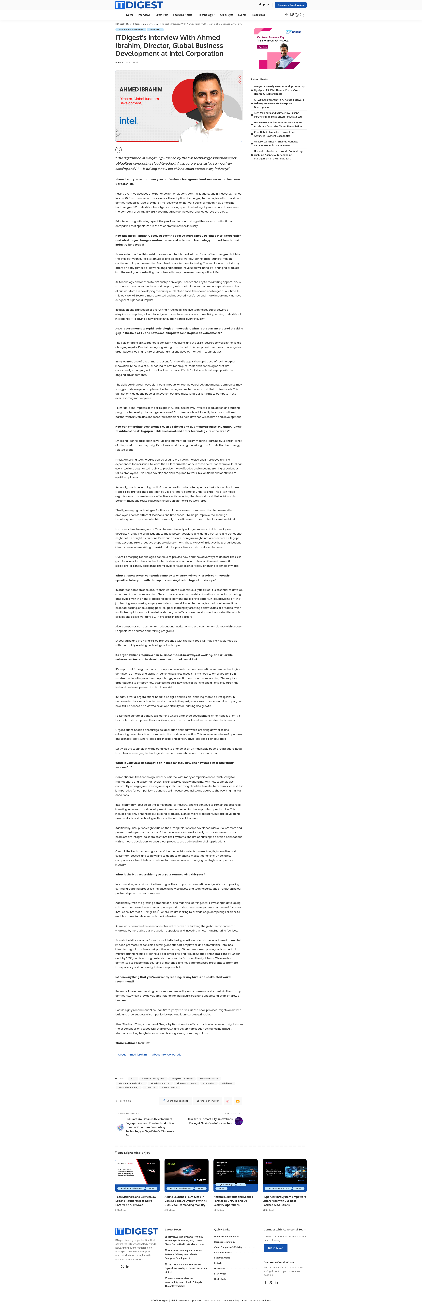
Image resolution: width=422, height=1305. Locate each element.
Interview (209, 1083)
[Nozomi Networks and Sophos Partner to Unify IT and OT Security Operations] (235, 1175)
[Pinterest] (228, 1101)
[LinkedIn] (268, 5)
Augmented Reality (183, 1079)
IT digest (227, 1083)
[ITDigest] (139, 5)
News (151, 1188)
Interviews (155, 29)
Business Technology (278, 1188)
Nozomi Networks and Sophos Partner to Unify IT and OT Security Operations (233, 1201)
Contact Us (293, 1267)
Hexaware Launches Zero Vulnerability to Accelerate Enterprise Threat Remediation (184, 1282)
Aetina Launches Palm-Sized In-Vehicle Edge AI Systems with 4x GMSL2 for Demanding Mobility (186, 1201)
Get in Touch (275, 1247)
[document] (179, 159)
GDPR (244, 1300)
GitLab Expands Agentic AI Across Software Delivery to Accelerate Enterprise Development (279, 103)
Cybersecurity (225, 1184)
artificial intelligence (154, 1079)
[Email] (238, 1101)
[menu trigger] (119, 15)
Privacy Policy (231, 1300)
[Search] (302, 15)
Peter (121, 62)
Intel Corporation (161, 1083)
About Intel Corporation (167, 1054)
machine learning (129, 1087)
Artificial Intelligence (131, 1188)
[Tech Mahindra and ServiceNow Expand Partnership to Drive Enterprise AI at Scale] (137, 1175)
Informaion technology (131, 1083)
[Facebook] (260, 5)
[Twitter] (264, 5)
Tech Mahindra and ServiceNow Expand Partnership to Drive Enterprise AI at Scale (135, 1201)
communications (209, 1079)
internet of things (187, 1083)
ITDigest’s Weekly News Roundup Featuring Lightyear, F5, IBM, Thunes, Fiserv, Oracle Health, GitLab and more (279, 90)
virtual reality (170, 1087)
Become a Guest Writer (291, 5)
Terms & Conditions (260, 1300)
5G (134, 1079)
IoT (241, 1184)
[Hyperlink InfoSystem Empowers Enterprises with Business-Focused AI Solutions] (285, 1175)
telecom (151, 1087)
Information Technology (131, 29)
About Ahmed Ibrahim (132, 1054)
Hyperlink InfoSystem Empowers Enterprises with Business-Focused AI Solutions (284, 1201)
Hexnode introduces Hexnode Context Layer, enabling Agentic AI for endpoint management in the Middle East (279, 155)
